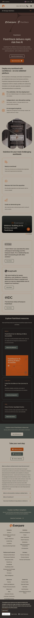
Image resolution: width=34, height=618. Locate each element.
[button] (23, 614)
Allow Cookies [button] (6, 614)
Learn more (5, 610)
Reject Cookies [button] (14, 614)
